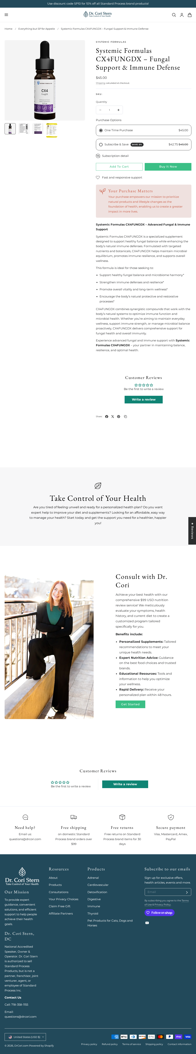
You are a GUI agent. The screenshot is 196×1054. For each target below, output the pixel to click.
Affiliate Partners (61, 913)
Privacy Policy (162, 904)
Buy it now (168, 166)
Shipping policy (154, 1044)
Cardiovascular (98, 885)
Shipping (100, 83)
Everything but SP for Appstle (36, 28)
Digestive (94, 899)
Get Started (130, 704)
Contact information (179, 1044)
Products (55, 885)
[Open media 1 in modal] (78, 47)
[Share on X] (112, 416)
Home (8, 28)
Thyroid (92, 913)
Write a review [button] (144, 399)
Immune (93, 906)
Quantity (101, 101)
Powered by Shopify (41, 1045)
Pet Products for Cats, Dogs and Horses (110, 923)
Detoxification (97, 892)
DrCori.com (21, 1045)
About (53, 878)
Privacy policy (89, 1044)
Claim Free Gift (59, 906)
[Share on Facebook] (107, 416)
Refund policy (110, 1044)
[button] (6, 14)
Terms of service (131, 1044)
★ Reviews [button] (192, 530)
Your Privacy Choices (63, 899)
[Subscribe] (186, 892)
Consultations (58, 892)
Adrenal (93, 878)
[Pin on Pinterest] (118, 416)
